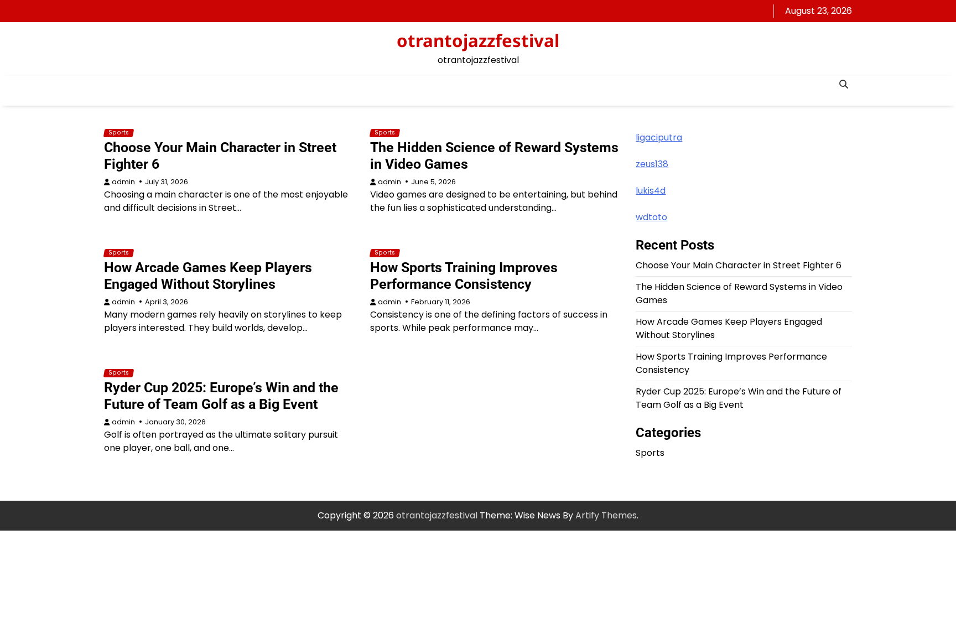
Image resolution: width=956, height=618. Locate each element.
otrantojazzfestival (478, 40)
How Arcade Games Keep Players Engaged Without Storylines (208, 275)
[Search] (843, 84)
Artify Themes (606, 515)
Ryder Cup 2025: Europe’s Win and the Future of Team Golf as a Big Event (221, 396)
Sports (118, 133)
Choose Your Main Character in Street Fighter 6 (738, 265)
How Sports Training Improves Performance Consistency (464, 275)
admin (123, 181)
